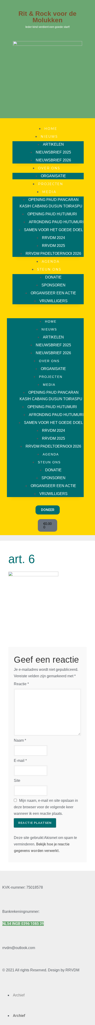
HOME (50, 129)
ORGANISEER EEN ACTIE (53, 293)
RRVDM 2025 (53, 246)
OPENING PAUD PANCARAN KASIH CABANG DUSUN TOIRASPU (51, 203)
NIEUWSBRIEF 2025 (53, 152)
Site (17, 781)
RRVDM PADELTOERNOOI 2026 (53, 253)
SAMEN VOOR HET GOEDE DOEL (53, 230)
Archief (18, 995)
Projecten (50, 184)
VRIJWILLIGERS (53, 301)
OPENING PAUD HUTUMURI (52, 214)
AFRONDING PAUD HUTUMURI (56, 222)
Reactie (21, 684)
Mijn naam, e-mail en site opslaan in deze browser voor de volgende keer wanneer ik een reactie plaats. (46, 807)
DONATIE (53, 277)
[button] (45, 311)
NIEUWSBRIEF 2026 (53, 160)
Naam (20, 740)
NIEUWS (49, 136)
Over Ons (49, 168)
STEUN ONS (49, 269)
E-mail (20, 761)
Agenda (50, 261)
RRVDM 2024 (53, 238)
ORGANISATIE (53, 176)
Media (49, 192)
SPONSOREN (53, 285)
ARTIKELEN (53, 144)
